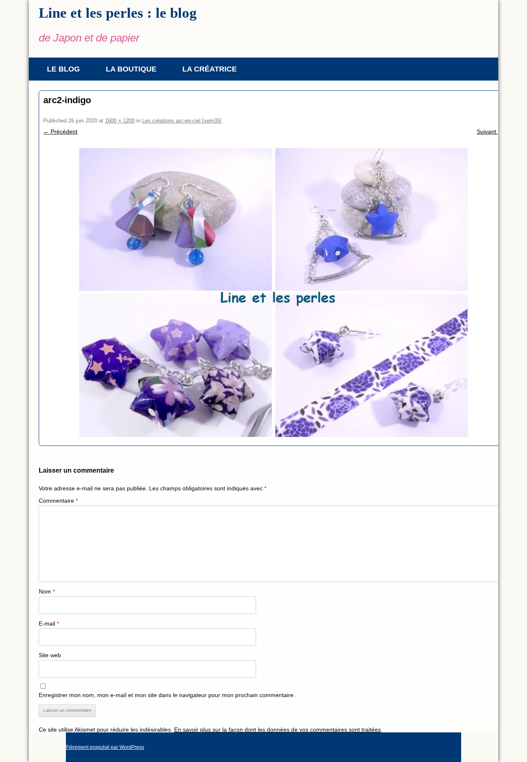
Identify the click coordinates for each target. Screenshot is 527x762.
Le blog (63, 69)
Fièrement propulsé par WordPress (105, 747)
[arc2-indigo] (273, 292)
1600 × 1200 (120, 121)
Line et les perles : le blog (118, 13)
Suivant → (490, 131)
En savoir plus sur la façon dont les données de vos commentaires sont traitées (277, 729)
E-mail (49, 623)
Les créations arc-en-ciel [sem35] (182, 121)
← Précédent (60, 131)
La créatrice (209, 69)
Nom (47, 591)
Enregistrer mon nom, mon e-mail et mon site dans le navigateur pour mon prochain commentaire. (167, 695)
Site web (50, 655)
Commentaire (58, 500)
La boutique (131, 69)
